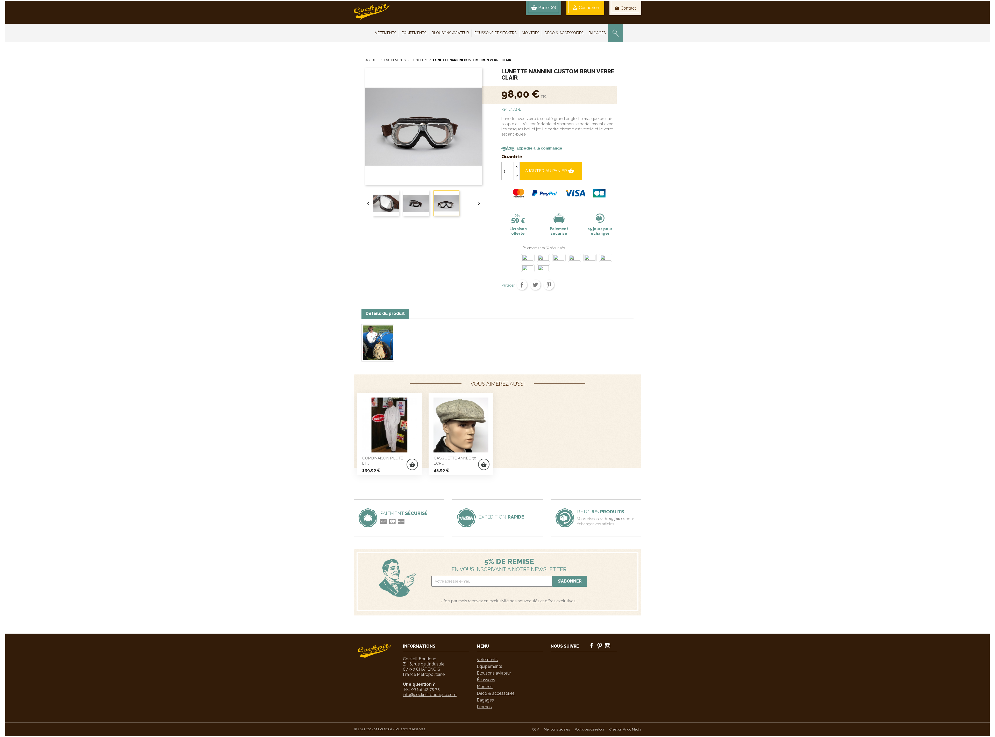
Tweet (535, 285)
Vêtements (487, 659)
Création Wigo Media (625, 729)
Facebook (591, 645)
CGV (535, 729)
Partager (522, 285)
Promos (484, 706)
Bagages (485, 700)
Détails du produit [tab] (385, 313)
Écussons (486, 679)
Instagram (607, 645)
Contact (625, 8)
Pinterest (549, 285)
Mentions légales (557, 729)
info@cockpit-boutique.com (430, 694)
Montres (485, 686)
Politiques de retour (590, 729)
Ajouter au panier (549, 171)
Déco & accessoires (496, 693)
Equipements (489, 666)
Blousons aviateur (494, 673)
